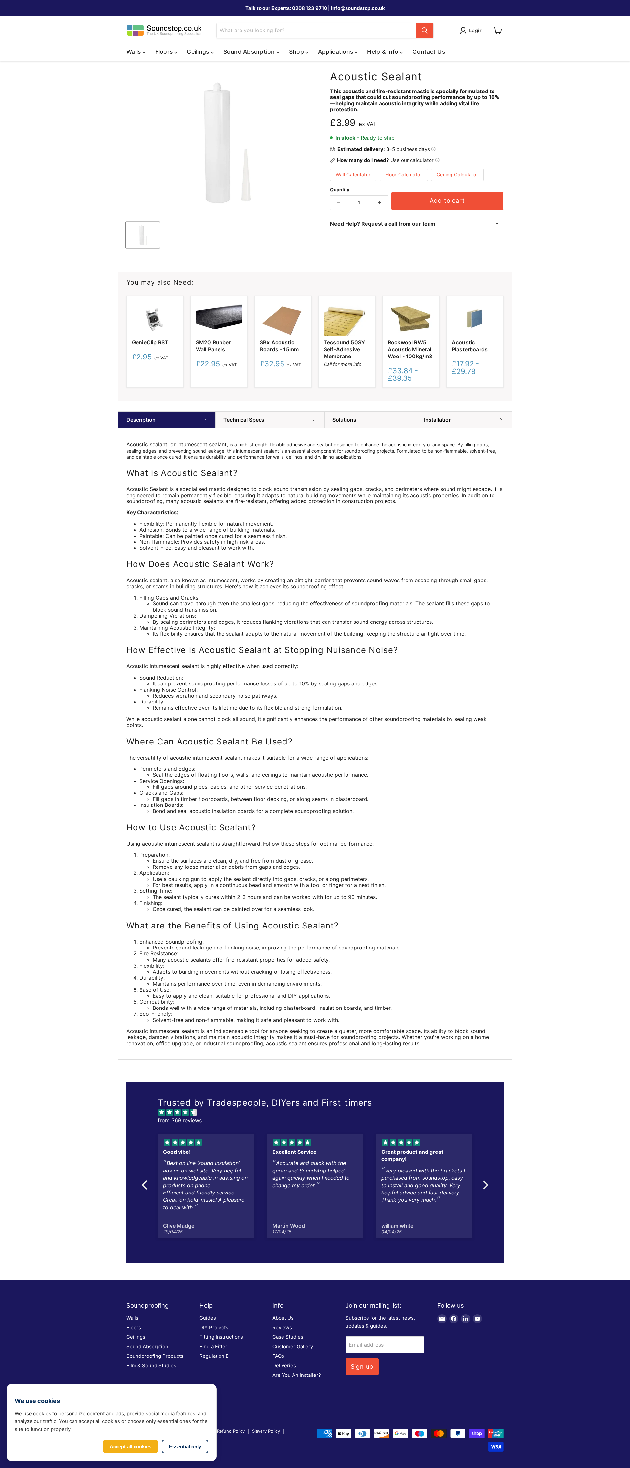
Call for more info (343, 364)
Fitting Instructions (221, 1337)
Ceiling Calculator (457, 174)
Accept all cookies (130, 1446)
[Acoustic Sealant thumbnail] (143, 235)
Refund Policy (231, 1431)
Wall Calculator (353, 174)
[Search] (424, 30)
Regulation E (214, 1356)
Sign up (362, 1366)
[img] (318, 1112)
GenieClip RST (150, 342)
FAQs (278, 1356)
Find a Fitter (213, 1346)
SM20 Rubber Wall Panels (213, 346)
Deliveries (284, 1365)
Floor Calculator (403, 174)
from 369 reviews (180, 1120)
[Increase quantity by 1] (379, 202)
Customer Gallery (292, 1346)
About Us (283, 1318)
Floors (133, 1327)
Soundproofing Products (154, 1356)
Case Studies (287, 1337)
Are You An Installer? (296, 1375)
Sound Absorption (147, 1346)
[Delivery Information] (433, 149)
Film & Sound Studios (151, 1365)
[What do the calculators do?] (437, 160)
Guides (208, 1318)
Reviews (282, 1327)
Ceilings (135, 1337)
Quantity (339, 189)
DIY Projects (214, 1327)
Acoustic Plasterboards (470, 346)
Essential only (185, 1446)
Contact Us (428, 51)
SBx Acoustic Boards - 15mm (279, 346)
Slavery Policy (266, 1431)
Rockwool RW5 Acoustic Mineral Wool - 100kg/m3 (410, 349)
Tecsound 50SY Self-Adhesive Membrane (344, 349)
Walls (132, 1318)
